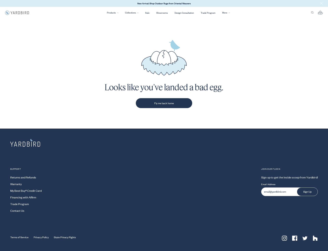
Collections (130, 12)
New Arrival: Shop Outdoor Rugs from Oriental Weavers (164, 3)
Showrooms (162, 12)
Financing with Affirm (23, 197)
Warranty (16, 184)
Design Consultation (184, 12)
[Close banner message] (321, 3)
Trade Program (208, 12)
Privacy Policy (41, 237)
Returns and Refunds (23, 177)
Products (111, 12)
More (224, 12)
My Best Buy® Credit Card (26, 190)
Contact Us (17, 210)
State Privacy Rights (65, 237)
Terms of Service (19, 237)
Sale (147, 12)
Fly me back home (164, 103)
